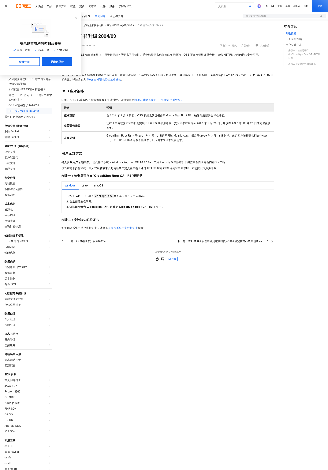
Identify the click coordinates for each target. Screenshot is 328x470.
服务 (112, 6)
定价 (82, 6)
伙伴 (103, 6)
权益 (73, 6)
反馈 (174, 259)
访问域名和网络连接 (93, 25)
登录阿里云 (57, 61)
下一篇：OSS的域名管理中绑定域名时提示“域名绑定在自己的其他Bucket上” (222, 241)
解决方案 (61, 6)
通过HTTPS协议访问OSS (120, 25)
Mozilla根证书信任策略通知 (104, 79)
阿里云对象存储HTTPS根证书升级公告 (158, 100)
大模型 (39, 6)
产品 (49, 6)
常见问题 (100, 16)
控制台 (296, 6)
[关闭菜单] (6, 6)
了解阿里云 (125, 6)
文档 (280, 6)
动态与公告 (116, 16)
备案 (287, 6)
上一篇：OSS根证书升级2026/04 (86, 241)
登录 (320, 6)
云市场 (92, 6)
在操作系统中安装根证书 (123, 228)
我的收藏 (264, 45)
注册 (306, 6)
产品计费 (85, 16)
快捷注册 (24, 62)
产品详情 (246, 45)
